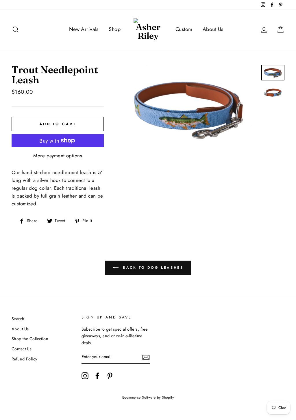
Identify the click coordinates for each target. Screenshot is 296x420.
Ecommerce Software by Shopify (148, 397)
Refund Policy (24, 359)
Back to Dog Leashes (152, 267)
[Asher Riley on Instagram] (85, 376)
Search (18, 319)
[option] (190, 109)
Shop (115, 29)
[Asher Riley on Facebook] (97, 376)
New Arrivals (84, 29)
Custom (184, 29)
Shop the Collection (30, 339)
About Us (213, 29)
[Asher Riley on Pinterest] (109, 376)
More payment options (57, 155)
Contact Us (22, 349)
